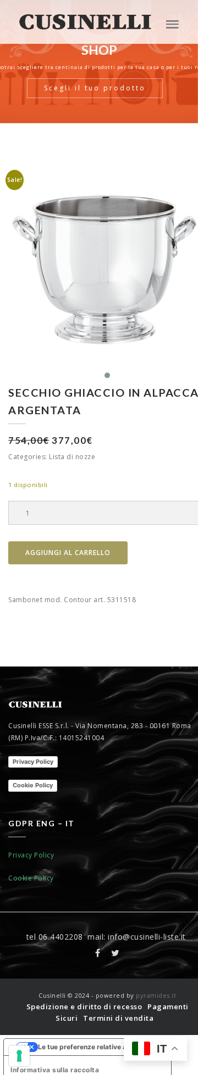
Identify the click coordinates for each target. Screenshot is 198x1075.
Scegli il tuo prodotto (95, 88)
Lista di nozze (72, 456)
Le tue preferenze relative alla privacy (99, 1047)
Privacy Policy (33, 761)
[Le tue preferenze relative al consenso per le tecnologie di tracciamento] (19, 1055)
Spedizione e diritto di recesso (84, 1006)
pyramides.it (156, 995)
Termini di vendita (118, 1018)
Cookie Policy (33, 785)
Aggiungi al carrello (68, 552)
